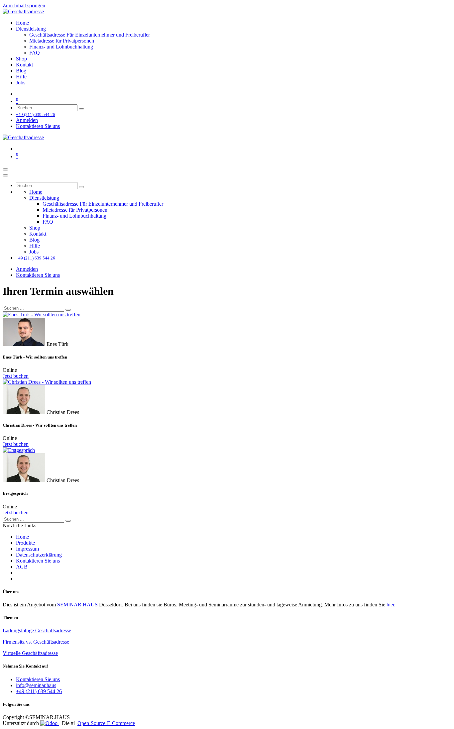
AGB (22, 567)
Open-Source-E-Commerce (106, 723)
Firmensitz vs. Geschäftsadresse (36, 642)
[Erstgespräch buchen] (227, 450)
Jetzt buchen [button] (16, 376)
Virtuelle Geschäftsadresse (30, 653)
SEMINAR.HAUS (77, 604)
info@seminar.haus (36, 685)
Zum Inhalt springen (24, 5)
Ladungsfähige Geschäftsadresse (37, 630)
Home (22, 537)
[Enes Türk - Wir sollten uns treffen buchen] (227, 315)
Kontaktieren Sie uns (38, 126)
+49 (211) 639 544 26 (39, 691)
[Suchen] (81, 109)
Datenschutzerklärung (39, 555)
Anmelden (27, 120)
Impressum (27, 549)
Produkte (25, 543)
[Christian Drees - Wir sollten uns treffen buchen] (227, 382)
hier (390, 604)
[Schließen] (5, 175)
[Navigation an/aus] (5, 169)
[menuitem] (22, 23)
